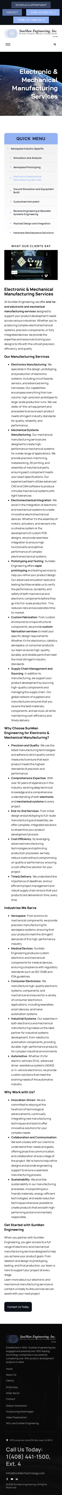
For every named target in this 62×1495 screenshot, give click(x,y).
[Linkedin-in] (17, 1479)
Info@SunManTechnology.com (25, 1473)
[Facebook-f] (7, 1479)
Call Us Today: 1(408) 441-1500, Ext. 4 (28, 1456)
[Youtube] (12, 1479)
